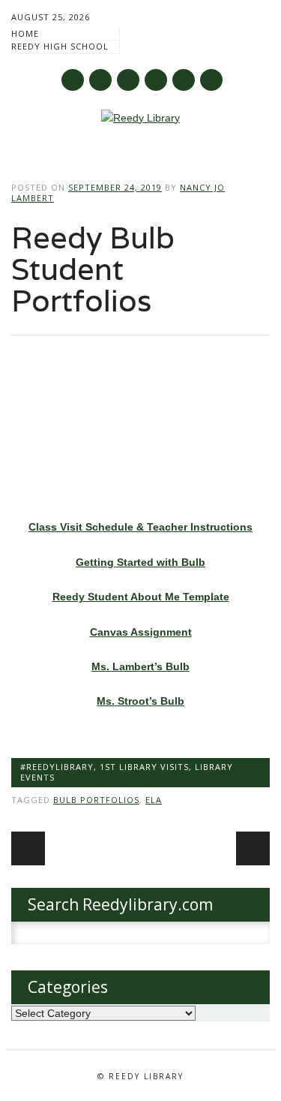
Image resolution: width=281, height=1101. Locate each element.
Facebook (72, 80)
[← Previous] (28, 848)
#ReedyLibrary (57, 766)
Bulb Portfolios (96, 799)
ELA (153, 799)
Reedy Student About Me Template (140, 597)
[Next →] (253, 848)
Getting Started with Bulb (140, 562)
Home (25, 33)
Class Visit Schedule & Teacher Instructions (140, 527)
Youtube (128, 80)
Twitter (100, 80)
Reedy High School (60, 46)
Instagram (156, 80)
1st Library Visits (144, 766)
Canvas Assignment (141, 632)
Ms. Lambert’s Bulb (140, 666)
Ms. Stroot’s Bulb (140, 701)
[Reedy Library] (140, 118)
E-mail (184, 81)
